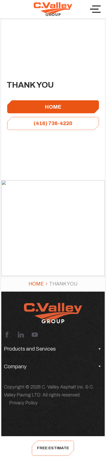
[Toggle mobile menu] (95, 9)
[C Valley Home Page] (53, 9)
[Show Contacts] (17, 448)
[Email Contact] (89, 448)
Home (36, 284)
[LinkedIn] (21, 335)
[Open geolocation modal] (12, 9)
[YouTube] (35, 335)
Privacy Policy (23, 402)
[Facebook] (7, 335)
